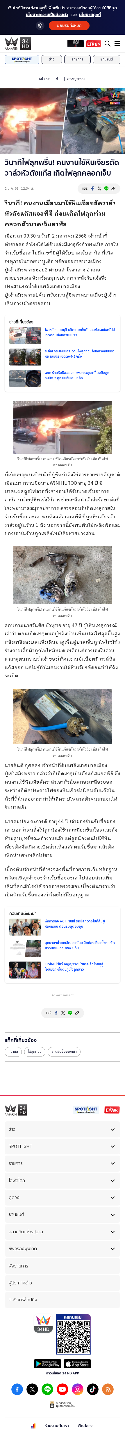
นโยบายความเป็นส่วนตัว (47, 15)
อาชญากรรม (76, 79)
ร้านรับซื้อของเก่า (64, 1051)
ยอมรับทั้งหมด (69, 25)
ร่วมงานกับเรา (57, 1426)
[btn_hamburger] (117, 43)
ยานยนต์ (106, 59)
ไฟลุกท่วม (35, 1051)
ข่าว (52, 59)
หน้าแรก (44, 79)
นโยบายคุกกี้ (90, 15)
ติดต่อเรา (86, 1426)
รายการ (77, 59)
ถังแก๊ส (13, 1051)
